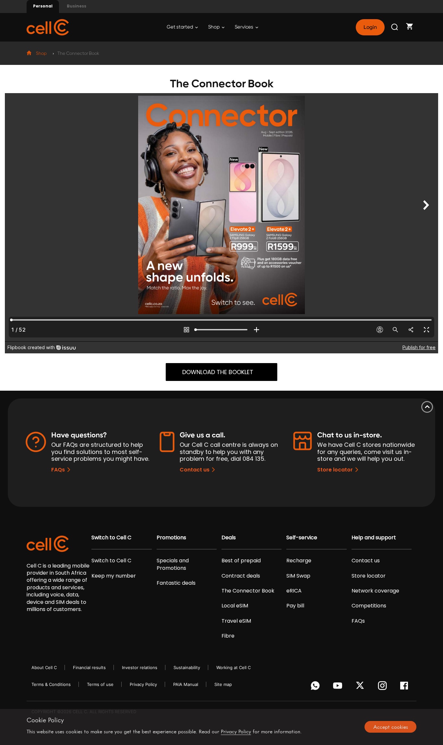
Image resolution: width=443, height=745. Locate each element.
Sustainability (187, 667)
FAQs (58, 469)
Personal (43, 6)
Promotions (171, 537)
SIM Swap (298, 576)
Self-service (301, 537)
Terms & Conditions (51, 684)
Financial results (89, 667)
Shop (214, 27)
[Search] (395, 27)
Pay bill (295, 605)
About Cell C (44, 667)
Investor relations (139, 667)
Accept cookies (390, 727)
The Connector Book (248, 590)
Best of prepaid (241, 560)
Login (370, 27)
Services (244, 27)
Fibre (228, 636)
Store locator (335, 469)
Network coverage (375, 590)
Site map (223, 684)
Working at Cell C (233, 667)
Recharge (298, 560)
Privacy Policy (143, 684)
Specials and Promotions (173, 564)
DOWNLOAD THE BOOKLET (217, 372)
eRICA (294, 590)
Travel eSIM (236, 621)
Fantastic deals (176, 583)
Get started (180, 27)
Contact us (195, 469)
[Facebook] (406, 687)
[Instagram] (383, 687)
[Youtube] (338, 687)
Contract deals (241, 576)
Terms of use (100, 684)
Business (76, 6)
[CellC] (48, 27)
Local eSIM (235, 605)
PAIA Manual (185, 684)
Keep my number (113, 576)
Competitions (369, 605)
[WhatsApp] (316, 687)
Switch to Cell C (111, 537)
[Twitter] (361, 687)
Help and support (374, 537)
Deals (229, 537)
